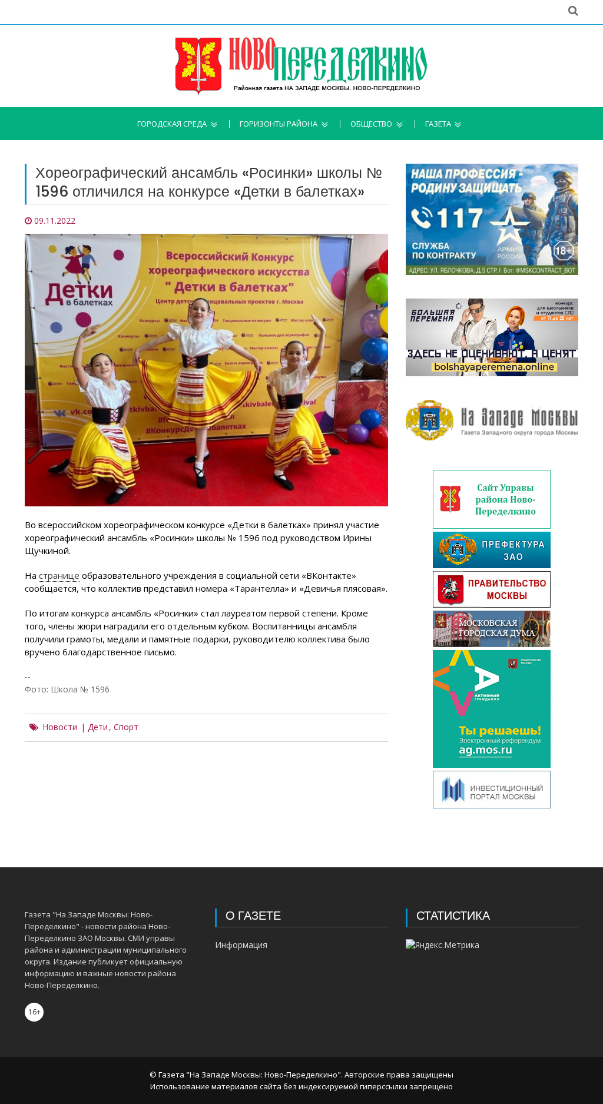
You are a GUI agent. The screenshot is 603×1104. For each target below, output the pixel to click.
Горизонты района (278, 124)
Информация (241, 944)
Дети (98, 727)
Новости (59, 727)
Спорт (126, 727)
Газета (438, 124)
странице (59, 575)
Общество (371, 124)
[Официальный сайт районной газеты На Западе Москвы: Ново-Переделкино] (301, 66)
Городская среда (172, 124)
